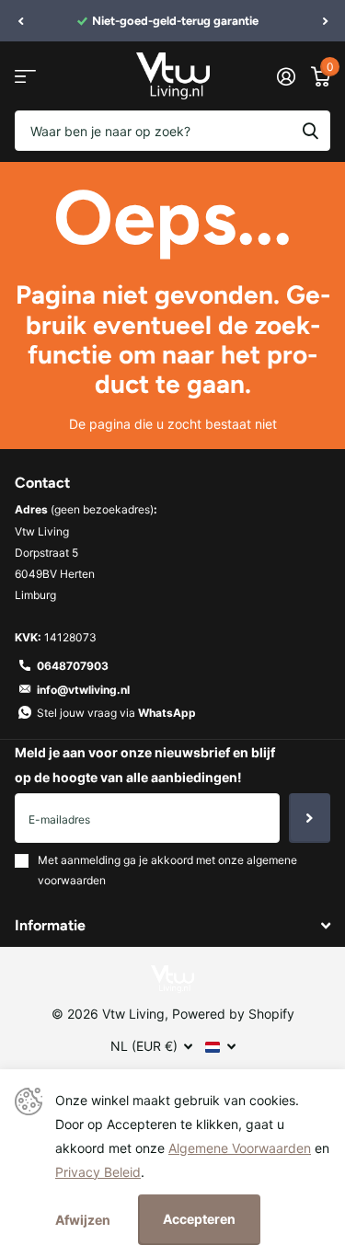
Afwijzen (82, 1220)
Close (172, 926)
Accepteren (199, 1219)
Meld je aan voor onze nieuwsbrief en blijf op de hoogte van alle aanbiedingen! (145, 764)
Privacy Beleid (98, 1172)
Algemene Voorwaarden (239, 1148)
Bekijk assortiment (25, 76)
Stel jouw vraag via (116, 713)
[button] (20, 21)
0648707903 (73, 666)
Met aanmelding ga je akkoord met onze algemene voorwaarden (167, 870)
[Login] (285, 76)
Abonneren (309, 818)
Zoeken (310, 130)
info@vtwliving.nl (83, 690)
